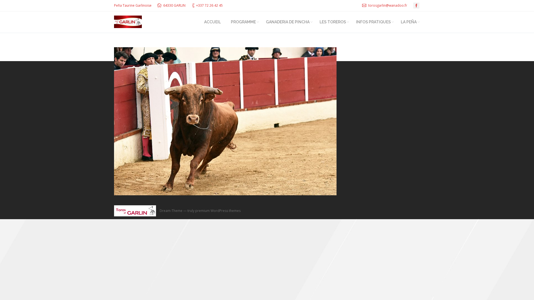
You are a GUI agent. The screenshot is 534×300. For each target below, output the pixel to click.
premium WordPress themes (218, 210)
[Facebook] (416, 5)
